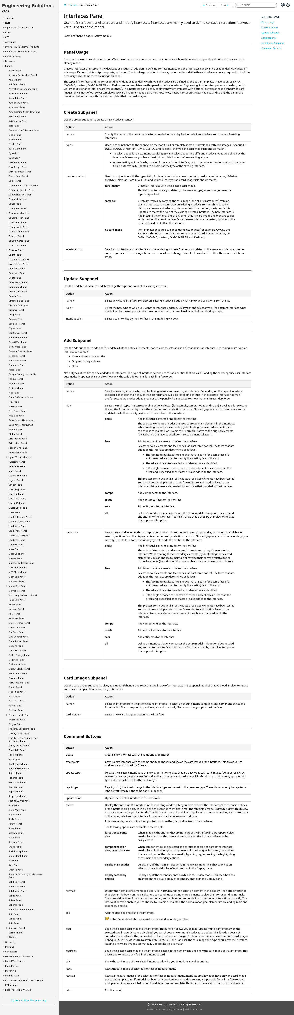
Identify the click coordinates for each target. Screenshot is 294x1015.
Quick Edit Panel (17, 750)
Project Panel (15, 724)
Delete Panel (15, 277)
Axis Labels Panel (17, 116)
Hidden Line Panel (18, 447)
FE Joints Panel (16, 383)
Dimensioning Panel (19, 300)
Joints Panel (15, 470)
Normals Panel (16, 609)
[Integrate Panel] (209, 5)
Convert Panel (16, 250)
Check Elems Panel (18, 176)
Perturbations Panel (19, 682)
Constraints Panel (18, 222)
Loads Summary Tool (20, 535)
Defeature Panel (17, 268)
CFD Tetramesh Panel (20, 171)
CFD (7, 37)
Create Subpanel (270, 27)
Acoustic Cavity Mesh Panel (23, 75)
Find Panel (14, 392)
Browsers (10, 61)
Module (20, 457)
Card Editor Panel (18, 162)
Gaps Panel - (21, 420)
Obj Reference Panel (19, 622)
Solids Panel (15, 895)
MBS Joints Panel (17, 567)
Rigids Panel (15, 814)
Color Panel (15, 180)
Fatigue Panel (16, 378)
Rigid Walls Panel (17, 809)
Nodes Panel (15, 604)
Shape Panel (15, 846)
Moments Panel (17, 590)
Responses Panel (17, 796)
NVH (7, 22)
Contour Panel (16, 236)
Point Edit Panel (17, 700)
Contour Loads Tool (19, 231)
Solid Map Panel (17, 886)
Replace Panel (16, 791)
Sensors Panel (16, 842)
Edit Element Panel (18, 337)
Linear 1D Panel (17, 503)
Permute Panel (16, 677)
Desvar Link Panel (18, 291)
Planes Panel (15, 687)
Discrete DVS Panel (18, 305)
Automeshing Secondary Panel (25, 111)
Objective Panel (17, 627)
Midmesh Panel (17, 581)
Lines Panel (14, 512)
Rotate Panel (15, 823)
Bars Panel (14, 125)
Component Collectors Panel (23, 185)
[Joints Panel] (226, 5)
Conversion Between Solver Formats (24, 980)
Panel (18, 452)
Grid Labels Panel (18, 443)
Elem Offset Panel (18, 342)
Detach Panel (15, 296)
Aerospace (10, 41)
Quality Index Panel (19, 733)
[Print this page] (288, 6)
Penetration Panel (18, 673)
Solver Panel (15, 900)
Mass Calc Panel (17, 553)
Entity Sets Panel (17, 360)
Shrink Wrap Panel (18, 851)
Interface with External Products (22, 46)
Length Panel (15, 484)
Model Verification (14, 961)
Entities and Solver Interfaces (20, 51)
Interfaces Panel (17, 466)
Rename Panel (16, 777)
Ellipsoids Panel (17, 355)
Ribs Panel (14, 805)
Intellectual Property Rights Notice (164, 1009)
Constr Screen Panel (19, 217)
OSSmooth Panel (17, 664)
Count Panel (15, 254)
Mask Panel (14, 549)
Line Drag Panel (17, 489)
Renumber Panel (17, 782)
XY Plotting (11, 984)
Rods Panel (14, 819)
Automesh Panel (17, 107)
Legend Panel (16, 480)
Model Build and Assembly (19, 956)
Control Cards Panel (19, 240)
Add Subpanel (268, 37)
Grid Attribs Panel (18, 438)
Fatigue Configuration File (22, 374)
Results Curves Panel (19, 800)
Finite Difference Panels (21, 397)
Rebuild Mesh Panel (19, 768)
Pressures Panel (17, 719)
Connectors (11, 951)
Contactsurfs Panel (18, 226)
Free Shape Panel (18, 410)
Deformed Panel (17, 273)
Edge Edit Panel (17, 323)
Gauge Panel (15, 429)
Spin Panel (14, 913)
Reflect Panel (15, 773)
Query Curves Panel (19, 745)
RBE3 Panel (14, 759)
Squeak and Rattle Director (19, 27)
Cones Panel (15, 203)
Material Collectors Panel (22, 562)
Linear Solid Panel (18, 507)
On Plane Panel (17, 632)
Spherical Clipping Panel (21, 909)
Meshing (9, 946)
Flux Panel (14, 401)
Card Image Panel (18, 166)
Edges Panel (15, 328)
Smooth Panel (16, 869)
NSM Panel (14, 613)
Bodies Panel (15, 139)
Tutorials (9, 17)
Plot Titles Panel (17, 691)
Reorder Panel (16, 786)
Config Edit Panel (18, 208)
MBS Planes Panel (18, 572)
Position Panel (16, 710)
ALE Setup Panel (17, 84)
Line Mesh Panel (17, 498)
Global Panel (15, 433)
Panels (8, 65)
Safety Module (16, 832)
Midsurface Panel (18, 586)
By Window (14, 157)
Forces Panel (15, 406)
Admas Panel (15, 79)
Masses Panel (15, 558)
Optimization (12, 975)
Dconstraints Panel (18, 263)
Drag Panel (14, 314)
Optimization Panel (19, 641)
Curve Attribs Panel (19, 259)
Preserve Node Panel (19, 714)
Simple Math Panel (18, 855)
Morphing (10, 970)
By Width (13, 153)
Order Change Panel (19, 654)
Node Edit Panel (17, 599)
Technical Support (194, 1009)
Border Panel (15, 143)
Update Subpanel (270, 32)
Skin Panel (14, 865)
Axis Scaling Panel (18, 121)
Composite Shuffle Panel (21, 189)
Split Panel (14, 923)
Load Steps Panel (17, 526)
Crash (8, 32)
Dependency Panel (18, 282)
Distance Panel (16, 309)
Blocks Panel (15, 134)
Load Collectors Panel (20, 516)
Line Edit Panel (16, 493)
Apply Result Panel (18, 93)
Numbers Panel (17, 618)
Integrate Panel (17, 461)
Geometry (10, 941)
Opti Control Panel (18, 636)
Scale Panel (14, 837)
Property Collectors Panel (22, 728)
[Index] (281, 8)
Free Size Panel (16, 415)
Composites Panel (18, 199)
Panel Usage (267, 22)
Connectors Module (19, 213)
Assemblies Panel (17, 98)
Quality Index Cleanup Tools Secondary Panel (23, 739)
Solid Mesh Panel (17, 890)
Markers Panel (16, 544)
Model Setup (11, 965)
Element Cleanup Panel (21, 351)
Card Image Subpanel (272, 42)
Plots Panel (14, 696)
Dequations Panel (18, 286)
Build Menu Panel (18, 148)
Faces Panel (15, 369)
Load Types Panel (18, 530)
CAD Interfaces (13, 56)
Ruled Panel (15, 828)
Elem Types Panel (18, 346)
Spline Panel (15, 918)
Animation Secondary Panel (23, 88)
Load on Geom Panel (19, 521)
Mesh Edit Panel (17, 576)
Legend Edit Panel (18, 475)
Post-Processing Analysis (18, 989)
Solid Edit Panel (17, 881)
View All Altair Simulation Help (30, 1000)
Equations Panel (17, 365)
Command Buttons (271, 48)
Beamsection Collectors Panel (24, 130)
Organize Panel (17, 659)
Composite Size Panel (20, 194)
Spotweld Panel (17, 927)
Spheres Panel (16, 904)
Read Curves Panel (18, 763)
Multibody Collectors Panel (23, 595)
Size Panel (14, 860)
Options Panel (16, 645)
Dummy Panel (16, 319)
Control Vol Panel (18, 245)
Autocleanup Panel (18, 102)
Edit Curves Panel (18, 332)
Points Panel (15, 705)
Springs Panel (16, 932)
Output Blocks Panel (19, 668)
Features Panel (16, 387)
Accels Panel (15, 70)
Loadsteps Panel (17, 539)
